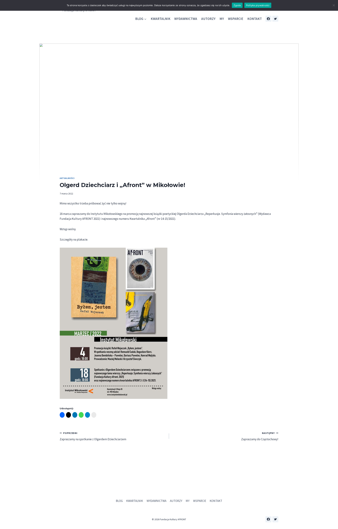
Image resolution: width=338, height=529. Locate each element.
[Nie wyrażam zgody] (333, 5)
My (222, 19)
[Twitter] (275, 19)
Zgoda (237, 5)
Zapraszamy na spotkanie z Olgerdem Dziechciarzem (93, 436)
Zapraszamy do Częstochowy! (259, 436)
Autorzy (208, 19)
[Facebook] (268, 19)
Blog (119, 501)
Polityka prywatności (258, 5)
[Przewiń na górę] (332, 516)
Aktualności (67, 178)
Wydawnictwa (185, 19)
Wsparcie (235, 19)
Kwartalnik (160, 19)
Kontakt (254, 19)
